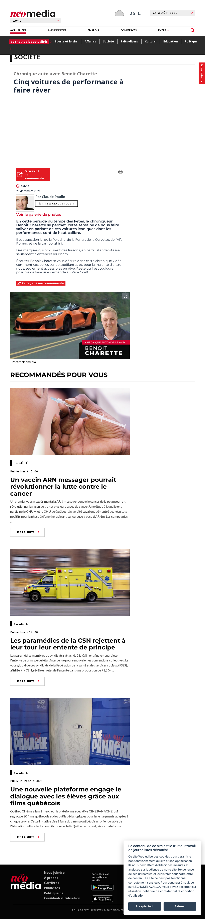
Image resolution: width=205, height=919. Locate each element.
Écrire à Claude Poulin (56, 203)
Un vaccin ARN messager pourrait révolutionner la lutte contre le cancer (63, 486)
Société (108, 41)
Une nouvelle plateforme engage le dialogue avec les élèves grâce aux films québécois (65, 796)
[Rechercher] (193, 30)
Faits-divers (129, 41)
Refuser (180, 906)
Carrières (51, 883)
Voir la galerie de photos (38, 214)
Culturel (150, 41)
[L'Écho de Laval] (25, 887)
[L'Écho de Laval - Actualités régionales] (32, 13)
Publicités (52, 888)
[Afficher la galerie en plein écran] (125, 296)
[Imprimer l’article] (120, 172)
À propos (51, 878)
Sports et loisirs (66, 41)
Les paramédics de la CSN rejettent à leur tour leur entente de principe (68, 644)
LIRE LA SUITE (24, 532)
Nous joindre (54, 872)
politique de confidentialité (161, 891)
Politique (191, 41)
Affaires (90, 41)
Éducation (170, 41)
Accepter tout (144, 906)
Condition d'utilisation (62, 898)
